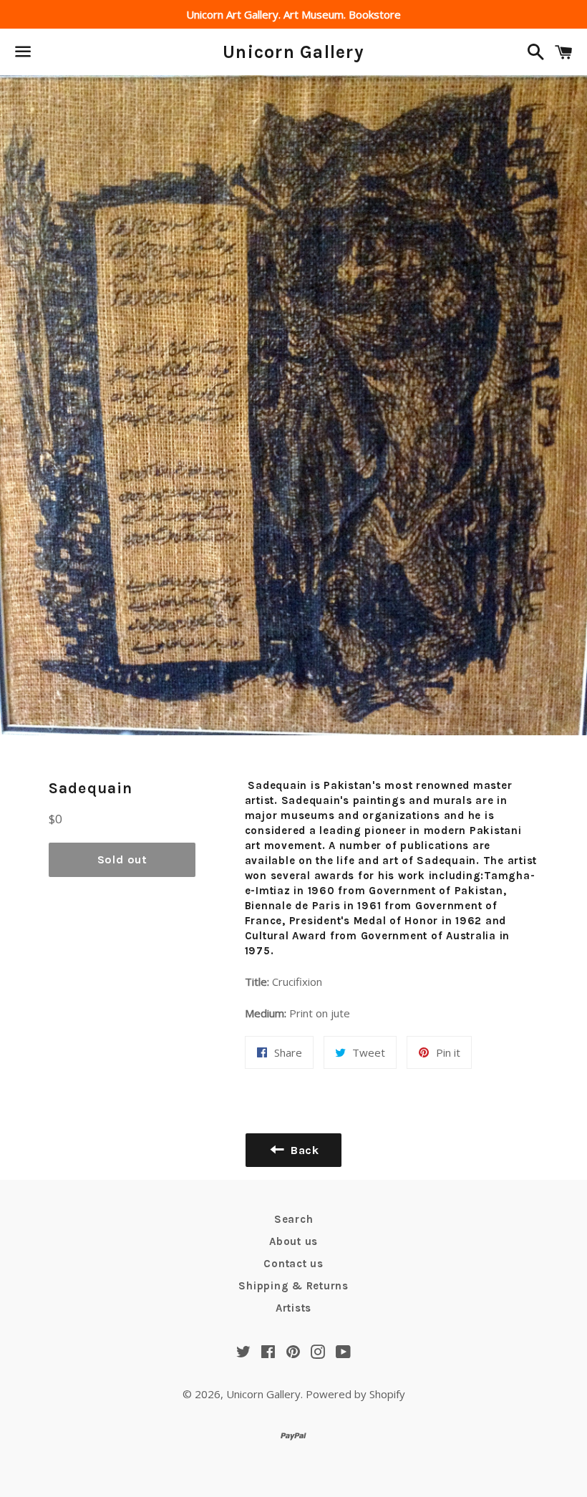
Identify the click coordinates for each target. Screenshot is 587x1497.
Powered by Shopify (355, 1394)
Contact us (293, 1263)
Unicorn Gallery (293, 52)
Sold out (122, 859)
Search (294, 1219)
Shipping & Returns (293, 1285)
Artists (293, 1308)
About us (293, 1241)
